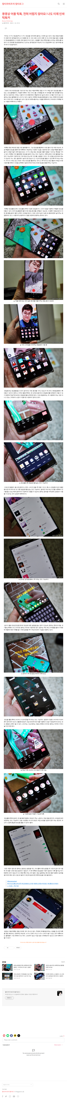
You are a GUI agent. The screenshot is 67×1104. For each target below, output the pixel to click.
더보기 (63, 962)
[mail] (18, 1096)
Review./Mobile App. (7, 21)
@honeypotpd (12, 881)
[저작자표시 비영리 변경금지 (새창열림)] (23, 947)
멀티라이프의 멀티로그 (13, 4)
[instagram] (10, 1096)
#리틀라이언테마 (53, 883)
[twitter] (6, 1096)
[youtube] (14, 1096)
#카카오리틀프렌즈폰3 (14, 883)
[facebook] (2, 1096)
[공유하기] (10, 947)
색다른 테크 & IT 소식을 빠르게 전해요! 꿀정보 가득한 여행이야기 (21, 994)
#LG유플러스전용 (27, 883)
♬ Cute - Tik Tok (13, 886)
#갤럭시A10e (38, 883)
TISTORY (4, 1089)
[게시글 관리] (12, 947)
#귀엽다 (44, 883)
